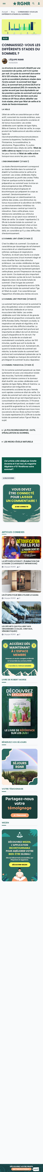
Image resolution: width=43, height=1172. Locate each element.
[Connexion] (39, 3)
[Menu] (4, 3)
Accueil (5, 12)
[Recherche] (33, 3)
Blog (13, 12)
